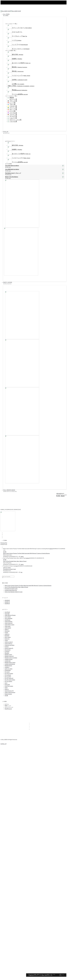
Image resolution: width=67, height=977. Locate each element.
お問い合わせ (34, 729)
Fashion (7, 646)
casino (6, 640)
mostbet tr (7, 667)
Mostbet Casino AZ (9, 656)
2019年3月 (7, 603)
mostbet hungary (8, 659)
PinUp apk (7, 684)
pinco (6, 683)
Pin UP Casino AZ (9, 678)
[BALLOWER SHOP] (6, 11)
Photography (8, 670)
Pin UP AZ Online (9, 673)
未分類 (4, 551)
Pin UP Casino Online (10, 679)
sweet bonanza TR (9, 690)
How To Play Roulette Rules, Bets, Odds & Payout (14, 561)
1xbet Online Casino (9, 624)
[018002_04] (3, 532)
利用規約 (34, 724)
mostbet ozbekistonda (10, 664)
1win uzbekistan (8, 618)
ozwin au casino (7, 567)
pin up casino (8, 676)
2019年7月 (7, 602)
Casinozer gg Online (9, 645)
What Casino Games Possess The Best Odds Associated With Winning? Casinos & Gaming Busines (26, 553)
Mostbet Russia (8, 665)
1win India (7, 613)
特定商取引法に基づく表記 (35, 726)
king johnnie (7, 649)
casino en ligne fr (9, 642)
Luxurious (7, 651)
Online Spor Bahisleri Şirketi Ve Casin (13, 591)
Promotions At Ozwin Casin (9, 569)
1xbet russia (7, 626)
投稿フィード (8, 705)
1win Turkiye (8, 616)
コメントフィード (9, 707)
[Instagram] (64, 2)
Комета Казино (8, 694)
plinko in (7, 689)
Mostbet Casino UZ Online (11, 657)
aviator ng (7, 634)
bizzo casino (8, 637)
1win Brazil (7, 612)
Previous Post (4, 542)
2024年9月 (7, 600)
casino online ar (8, 643)
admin (51, 548)
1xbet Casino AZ (8, 623)
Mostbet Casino (8, 654)
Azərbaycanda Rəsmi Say (11, 590)
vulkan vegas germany (10, 692)
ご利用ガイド (34, 723)
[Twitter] (62, 2)
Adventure (7, 631)
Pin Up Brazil (8, 675)
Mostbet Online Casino (10, 662)
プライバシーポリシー (35, 727)
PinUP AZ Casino (9, 686)
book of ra (7, 638)
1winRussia (7, 620)
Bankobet (7, 635)
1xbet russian (8, 627)
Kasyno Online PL (9, 648)
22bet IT (7, 629)
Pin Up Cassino (8, 681)
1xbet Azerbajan (8, 621)
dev (17, 566)
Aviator (6, 632)
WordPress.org (8, 708)
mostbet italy (8, 660)
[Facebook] (60, 2)
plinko (6, 687)
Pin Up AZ (7, 672)
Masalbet (7, 653)
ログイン (7, 704)
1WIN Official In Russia (10, 615)
